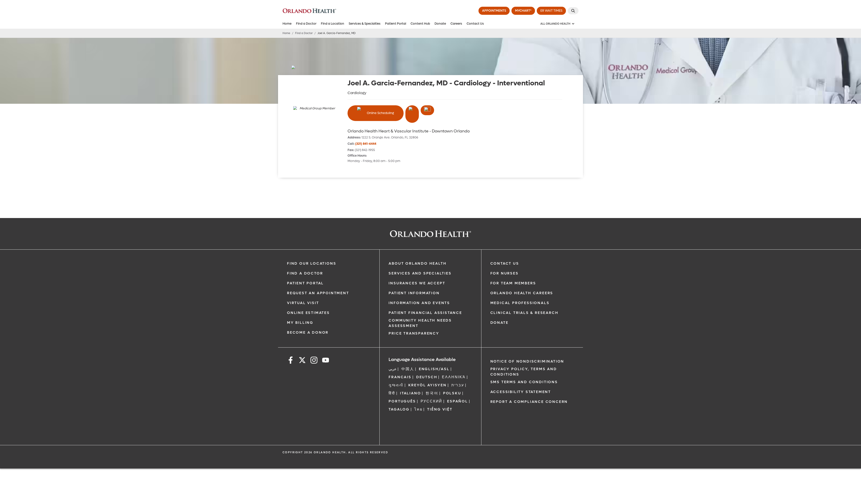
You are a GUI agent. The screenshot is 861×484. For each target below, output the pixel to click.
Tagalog (399, 409)
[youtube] (325, 361)
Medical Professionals (520, 302)
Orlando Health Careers (521, 293)
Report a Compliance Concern (529, 401)
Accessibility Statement (520, 391)
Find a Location (332, 24)
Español (457, 401)
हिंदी (392, 393)
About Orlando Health (417, 263)
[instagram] (313, 361)
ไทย (418, 409)
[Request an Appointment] (427, 110)
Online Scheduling (380, 113)
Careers (456, 24)
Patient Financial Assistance (425, 312)
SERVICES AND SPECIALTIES (420, 273)
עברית (457, 385)
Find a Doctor (306, 24)
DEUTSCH (426, 377)
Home (287, 24)
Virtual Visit (303, 302)
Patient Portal (395, 24)
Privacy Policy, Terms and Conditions (523, 372)
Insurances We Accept (417, 283)
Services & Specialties (364, 24)
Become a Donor (307, 332)
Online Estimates (308, 312)
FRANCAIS (400, 377)
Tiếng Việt (439, 409)
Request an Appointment (318, 293)
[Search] (573, 10)
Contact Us (475, 24)
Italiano (410, 393)
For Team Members (513, 283)
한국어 (432, 393)
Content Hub (420, 24)
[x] (302, 361)
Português (402, 401)
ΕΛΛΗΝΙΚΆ (453, 377)
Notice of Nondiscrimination (527, 361)
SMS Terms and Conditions (524, 382)
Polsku (452, 393)
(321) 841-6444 (365, 144)
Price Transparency (414, 333)
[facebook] (290, 361)
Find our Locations (311, 263)
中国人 (407, 369)
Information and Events (419, 302)
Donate (440, 24)
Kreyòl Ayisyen (427, 385)
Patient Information (414, 293)
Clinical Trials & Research (524, 312)
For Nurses (504, 273)
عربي (393, 369)
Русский (432, 401)
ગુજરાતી (396, 385)
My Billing (300, 322)
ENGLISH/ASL (434, 369)
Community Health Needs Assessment (420, 323)
